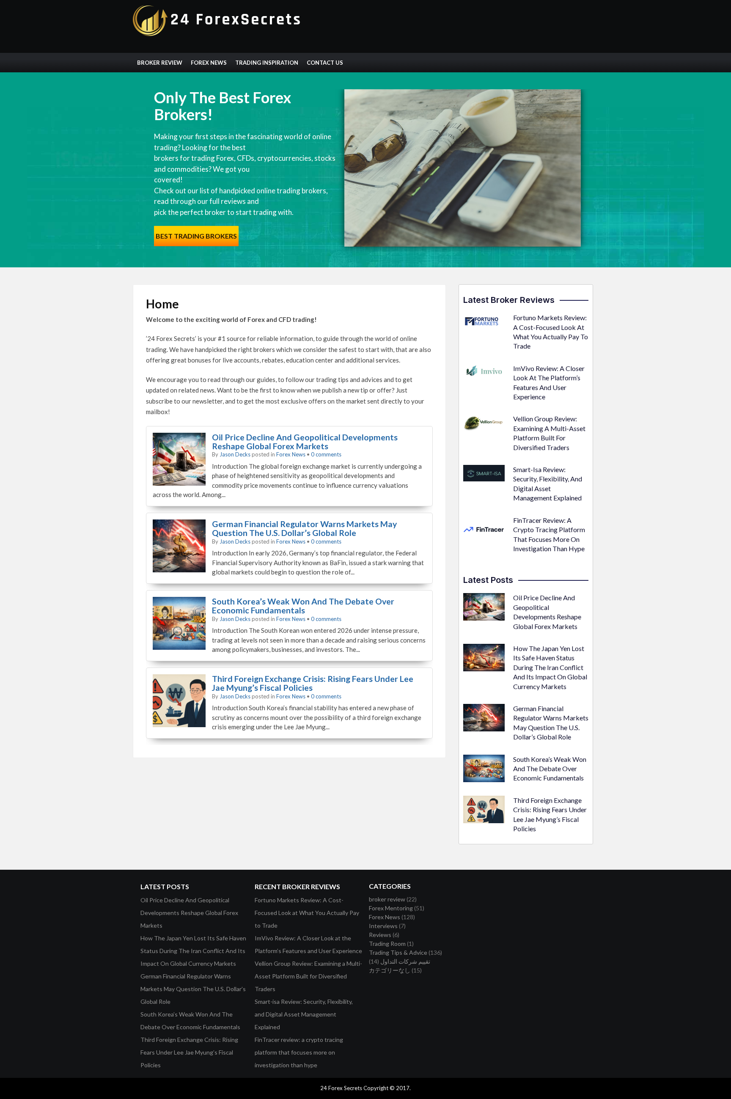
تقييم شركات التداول (405, 961)
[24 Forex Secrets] (217, 34)
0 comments (326, 454)
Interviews (383, 925)
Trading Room (387, 943)
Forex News (209, 62)
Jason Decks (235, 454)
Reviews (380, 934)
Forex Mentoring (391, 908)
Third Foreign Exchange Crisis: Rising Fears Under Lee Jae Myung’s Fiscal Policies (312, 683)
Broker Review (159, 62)
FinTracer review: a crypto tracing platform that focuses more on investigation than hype (299, 1052)
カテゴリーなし (389, 970)
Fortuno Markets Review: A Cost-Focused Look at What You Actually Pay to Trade (307, 912)
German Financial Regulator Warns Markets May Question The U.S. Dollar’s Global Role (304, 528)
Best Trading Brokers (196, 236)
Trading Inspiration (266, 62)
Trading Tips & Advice (398, 952)
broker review (387, 899)
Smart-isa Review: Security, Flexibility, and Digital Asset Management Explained (304, 1014)
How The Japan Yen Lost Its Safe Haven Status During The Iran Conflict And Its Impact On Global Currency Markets (550, 667)
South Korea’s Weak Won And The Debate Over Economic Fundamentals (303, 605)
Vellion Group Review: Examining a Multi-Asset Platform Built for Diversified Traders (308, 976)
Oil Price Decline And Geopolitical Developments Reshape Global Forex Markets (305, 441)
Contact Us (325, 62)
